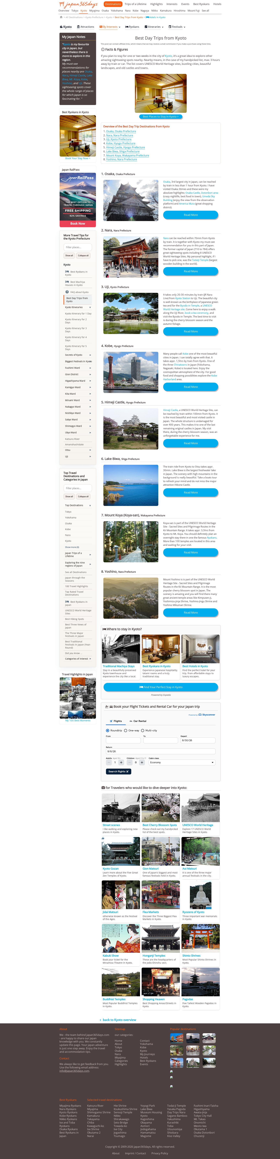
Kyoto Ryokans (68, 1112)
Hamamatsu (148, 1132)
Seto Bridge (121, 1122)
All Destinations (74, 17)
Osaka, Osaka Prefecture (121, 131)
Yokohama (117, 10)
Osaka (105, 10)
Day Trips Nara (176, 1112)
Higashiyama (202, 1109)
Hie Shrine (120, 1105)
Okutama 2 (93, 1132)
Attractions (85, 27)
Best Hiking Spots (74, 618)
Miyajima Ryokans (70, 1105)
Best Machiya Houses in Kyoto (75, 283)
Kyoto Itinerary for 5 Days (76, 348)
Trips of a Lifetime (135, 4)
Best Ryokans (201, 4)
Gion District (71, 374)
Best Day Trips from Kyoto (129, 17)
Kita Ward (70, 393)
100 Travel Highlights (76, 586)
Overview (63, 10)
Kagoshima (147, 1119)
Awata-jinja (200, 1112)
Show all (69, 255)
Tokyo (74, 10)
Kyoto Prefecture (94, 17)
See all (205, 10)
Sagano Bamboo (177, 1116)
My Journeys (147, 1054)
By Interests (108, 27)
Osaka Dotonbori (204, 1132)
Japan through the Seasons (75, 579)
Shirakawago (121, 1119)
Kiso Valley (173, 1136)
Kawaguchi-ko (95, 1126)
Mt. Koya (74, 79)
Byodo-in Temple (189, 305)
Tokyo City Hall (203, 1116)
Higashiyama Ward (75, 380)
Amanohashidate (74, 444)
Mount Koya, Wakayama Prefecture (127, 155)
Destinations (113, 4)
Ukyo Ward (71, 432)
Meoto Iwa (200, 1126)
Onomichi (200, 1122)
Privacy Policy (160, 1153)
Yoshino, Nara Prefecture (121, 159)
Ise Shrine (93, 1129)
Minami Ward (72, 400)
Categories (121, 1061)
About (118, 1044)
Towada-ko (120, 1126)
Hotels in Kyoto (155, 17)
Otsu (67, 449)
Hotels (217, 4)
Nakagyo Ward (73, 406)
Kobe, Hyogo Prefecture (120, 143)
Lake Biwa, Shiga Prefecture (123, 151)
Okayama (146, 1122)
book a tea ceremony (196, 312)
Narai (90, 1136)
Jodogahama (148, 1129)
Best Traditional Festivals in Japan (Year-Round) (78, 644)
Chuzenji (199, 1136)
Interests (172, 4)
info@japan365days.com (74, 1071)
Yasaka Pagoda (176, 1109)
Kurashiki (173, 1122)
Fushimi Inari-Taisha (206, 1105)
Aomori (145, 1126)
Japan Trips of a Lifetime (73, 554)
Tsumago (119, 1136)
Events (185, 4)
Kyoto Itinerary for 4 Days (76, 339)
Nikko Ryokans (68, 1119)
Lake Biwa (146, 1109)
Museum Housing (151, 1112)
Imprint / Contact (135, 1153)
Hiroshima (179, 10)
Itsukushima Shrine (125, 1109)
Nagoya (145, 10)
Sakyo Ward (71, 419)
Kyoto (84, 10)
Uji (80, 83)
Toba (170, 1126)
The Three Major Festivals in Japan (74, 635)
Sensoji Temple (123, 1112)
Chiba (90, 1122)
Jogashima (120, 1132)
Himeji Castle (170, 410)
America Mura (187, 203)
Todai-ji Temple (176, 1105)
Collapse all (83, 255)
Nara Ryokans (67, 1109)
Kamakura (165, 10)
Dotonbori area (209, 192)
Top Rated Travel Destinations (74, 593)
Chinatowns (180, 364)
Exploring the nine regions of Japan (75, 564)
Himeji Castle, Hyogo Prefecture (125, 147)
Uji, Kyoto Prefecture (118, 139)
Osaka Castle (193, 192)
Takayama (93, 1119)
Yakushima (174, 1119)
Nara (127, 10)
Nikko (154, 10)
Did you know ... (73, 653)
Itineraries (152, 27)
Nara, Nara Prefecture (119, 135)
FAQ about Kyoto (76, 292)
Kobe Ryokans (68, 1116)
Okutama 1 (200, 1129)
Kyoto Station (182, 298)
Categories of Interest (76, 658)
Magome (145, 1136)
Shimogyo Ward (73, 425)
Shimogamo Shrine (99, 1112)
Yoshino (67, 83)
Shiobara (172, 1132)
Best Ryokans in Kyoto (76, 272)
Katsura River (72, 438)
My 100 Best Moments (77, 720)
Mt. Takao (200, 1119)
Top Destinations (74, 505)
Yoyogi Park (147, 1105)
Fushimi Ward (72, 367)
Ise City (118, 1129)
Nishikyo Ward (73, 413)
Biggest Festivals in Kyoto (78, 361)
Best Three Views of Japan (75, 626)
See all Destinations (76, 572)
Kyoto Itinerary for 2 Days (76, 321)
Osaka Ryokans (68, 1129)
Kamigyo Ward (73, 387)
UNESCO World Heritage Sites (78, 612)
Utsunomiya (174, 1129)
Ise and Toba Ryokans (67, 1124)
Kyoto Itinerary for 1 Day (78, 313)
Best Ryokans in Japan (76, 603)
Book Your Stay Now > (77, 158)
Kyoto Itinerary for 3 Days (76, 330)
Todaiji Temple (200, 260)
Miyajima (94, 10)
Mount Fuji (194, 10)
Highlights (156, 4)
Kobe (135, 10)
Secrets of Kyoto (73, 354)
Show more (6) (72, 547)
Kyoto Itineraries (74, 307)
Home (118, 1040)
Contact (145, 1040)
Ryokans (132, 27)
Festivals (175, 27)
